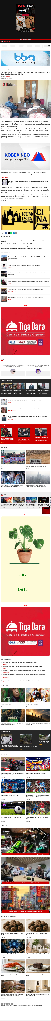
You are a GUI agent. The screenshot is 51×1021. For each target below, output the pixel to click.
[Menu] (49, 41)
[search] (46, 41)
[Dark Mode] (44, 41)
